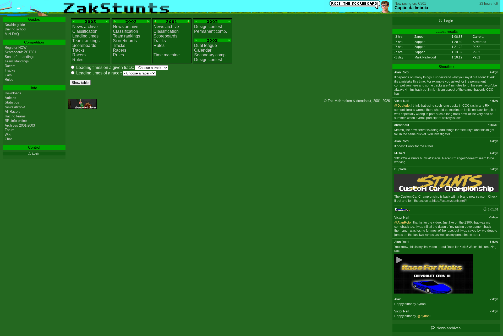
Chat (8, 139)
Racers (79, 55)
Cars (8, 75)
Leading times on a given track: (105, 67)
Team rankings (86, 41)
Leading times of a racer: (99, 73)
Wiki (8, 135)
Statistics (12, 102)
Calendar (202, 50)
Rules (77, 59)
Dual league (205, 45)
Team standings (17, 61)
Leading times (85, 36)
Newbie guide (15, 25)
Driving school (15, 29)
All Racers (12, 111)
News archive (85, 26)
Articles (10, 98)
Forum (9, 130)
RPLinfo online (16, 121)
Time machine (167, 55)
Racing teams (15, 116)
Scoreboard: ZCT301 (20, 52)
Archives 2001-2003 (20, 125)
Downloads (13, 93)
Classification (84, 31)
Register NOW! (16, 48)
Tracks (78, 50)
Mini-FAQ (12, 34)
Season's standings (19, 57)
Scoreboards (84, 45)
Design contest (208, 26)
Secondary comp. (210, 55)
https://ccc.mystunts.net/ (449, 201)
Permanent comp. (210, 31)
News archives (448, 328)
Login (448, 21)
